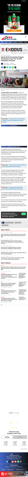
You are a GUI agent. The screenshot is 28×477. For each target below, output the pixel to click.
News (6, 42)
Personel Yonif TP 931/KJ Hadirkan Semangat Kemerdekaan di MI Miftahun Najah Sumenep (8, 284)
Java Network (6, 63)
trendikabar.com (20, 466)
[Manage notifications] (25, 474)
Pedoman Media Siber (20, 469)
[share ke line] (13, 68)
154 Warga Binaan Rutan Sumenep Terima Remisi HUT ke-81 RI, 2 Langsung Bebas (8, 292)
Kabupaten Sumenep (9, 222)
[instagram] (12, 462)
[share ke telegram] (10, 68)
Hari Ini (7, 437)
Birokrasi (20, 42)
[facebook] (7, 462)
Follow (23, 213)
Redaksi (3, 469)
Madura (10, 42)
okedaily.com (7, 466)
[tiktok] (21, 462)
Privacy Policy (10, 469)
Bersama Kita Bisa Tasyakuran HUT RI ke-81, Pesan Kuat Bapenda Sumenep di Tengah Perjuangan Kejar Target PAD (13, 268)
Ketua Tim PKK (18, 222)
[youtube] (15, 462)
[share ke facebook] (2, 68)
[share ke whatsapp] (7, 68)
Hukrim (15, 42)
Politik (25, 42)
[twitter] (10, 462)
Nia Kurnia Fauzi (5, 225)
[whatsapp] (18, 462)
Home (2, 42)
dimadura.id (13, 466)
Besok (19, 437)
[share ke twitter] (5, 68)
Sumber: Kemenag (14, 429)
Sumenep (8, 55)
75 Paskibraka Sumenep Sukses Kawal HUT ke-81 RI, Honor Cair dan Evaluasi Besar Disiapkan (9, 299)
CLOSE (25, 470)
